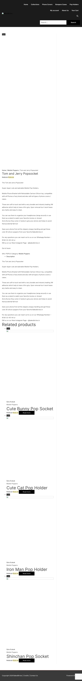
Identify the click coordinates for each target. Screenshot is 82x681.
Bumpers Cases (61, 4)
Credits (26, 676)
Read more (26, 413)
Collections (35, 4)
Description (10, 256)
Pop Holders (74, 4)
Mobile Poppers (13, 170)
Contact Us (34, 676)
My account (54, 10)
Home (26, 4)
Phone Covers (47, 4)
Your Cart (75, 10)
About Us (65, 10)
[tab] (30, 256)
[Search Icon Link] (77, 16)
